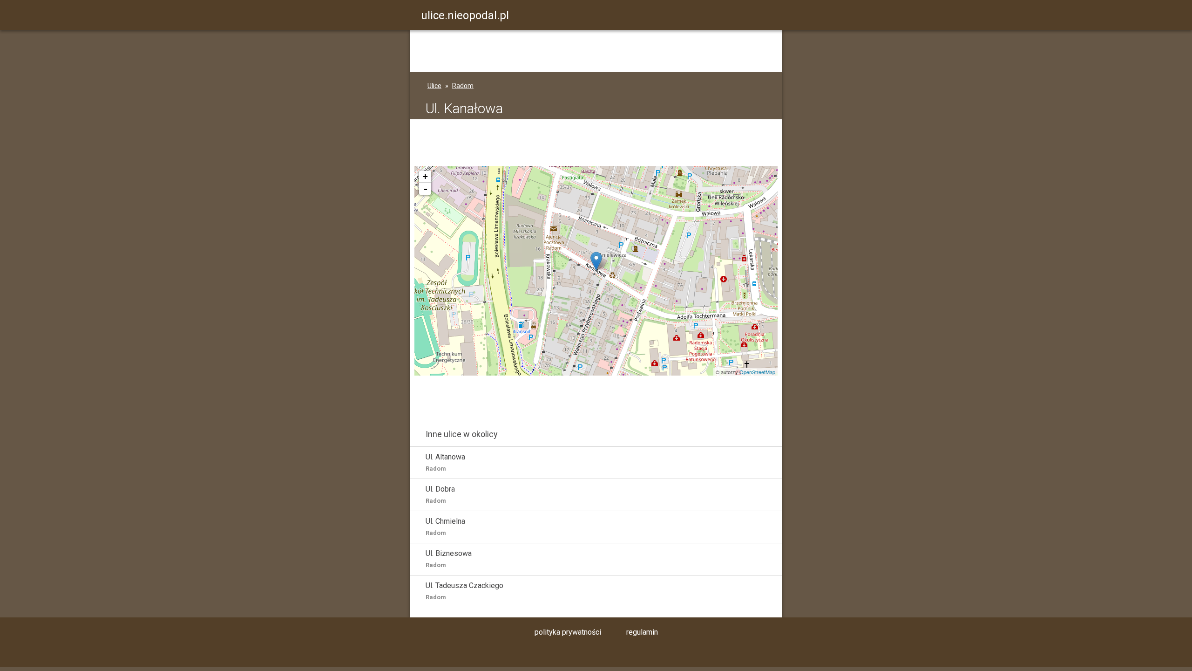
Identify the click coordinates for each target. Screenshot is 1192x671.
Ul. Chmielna (445, 526)
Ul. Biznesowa (449, 558)
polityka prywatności (568, 632)
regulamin (642, 632)
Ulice (434, 85)
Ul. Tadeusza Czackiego (464, 591)
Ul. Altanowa (445, 462)
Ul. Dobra (440, 494)
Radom (463, 85)
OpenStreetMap (757, 372)
